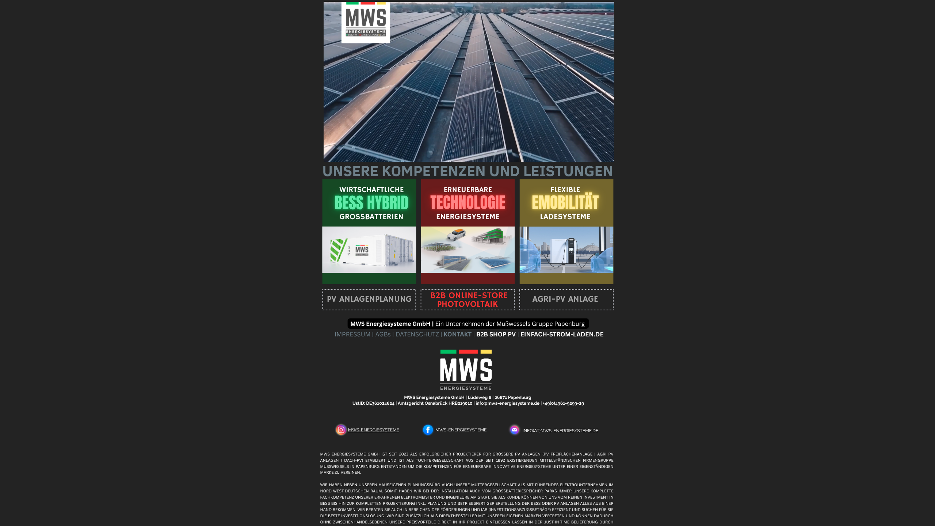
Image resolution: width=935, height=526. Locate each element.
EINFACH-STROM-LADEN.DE (562, 334)
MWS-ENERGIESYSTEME (373, 429)
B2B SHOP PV (495, 334)
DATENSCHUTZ (418, 334)
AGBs (383, 334)
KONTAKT (457, 334)
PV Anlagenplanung (369, 299)
